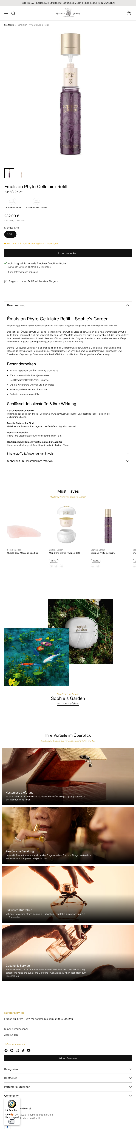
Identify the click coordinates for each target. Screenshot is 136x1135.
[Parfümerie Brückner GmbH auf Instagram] (17, 1051)
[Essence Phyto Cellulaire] (107, 525)
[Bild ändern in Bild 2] (21, 173)
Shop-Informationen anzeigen (23, 272)
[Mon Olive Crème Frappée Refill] (66, 525)
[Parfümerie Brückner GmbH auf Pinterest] (12, 1051)
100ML (96, 561)
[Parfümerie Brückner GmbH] (68, 13)
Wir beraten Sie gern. (47, 281)
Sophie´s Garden (13, 191)
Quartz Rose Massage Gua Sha (22, 553)
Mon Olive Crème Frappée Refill (64, 553)
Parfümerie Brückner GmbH (40, 1114)
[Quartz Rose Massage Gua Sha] (24, 525)
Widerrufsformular (68, 1058)
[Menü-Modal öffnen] (6, 13)
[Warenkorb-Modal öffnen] (128, 13)
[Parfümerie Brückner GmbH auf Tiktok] (23, 1051)
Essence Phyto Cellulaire (103, 553)
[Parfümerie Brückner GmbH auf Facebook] (6, 1051)
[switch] (11, 1121)
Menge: (11, 227)
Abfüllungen (11, 1034)
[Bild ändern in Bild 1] (9, 173)
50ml (10, 234)
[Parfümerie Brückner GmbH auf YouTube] (29, 1051)
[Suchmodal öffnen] (13, 13)
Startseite (9, 25)
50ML (53, 561)
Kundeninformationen (16, 1029)
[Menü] (18, 1100)
